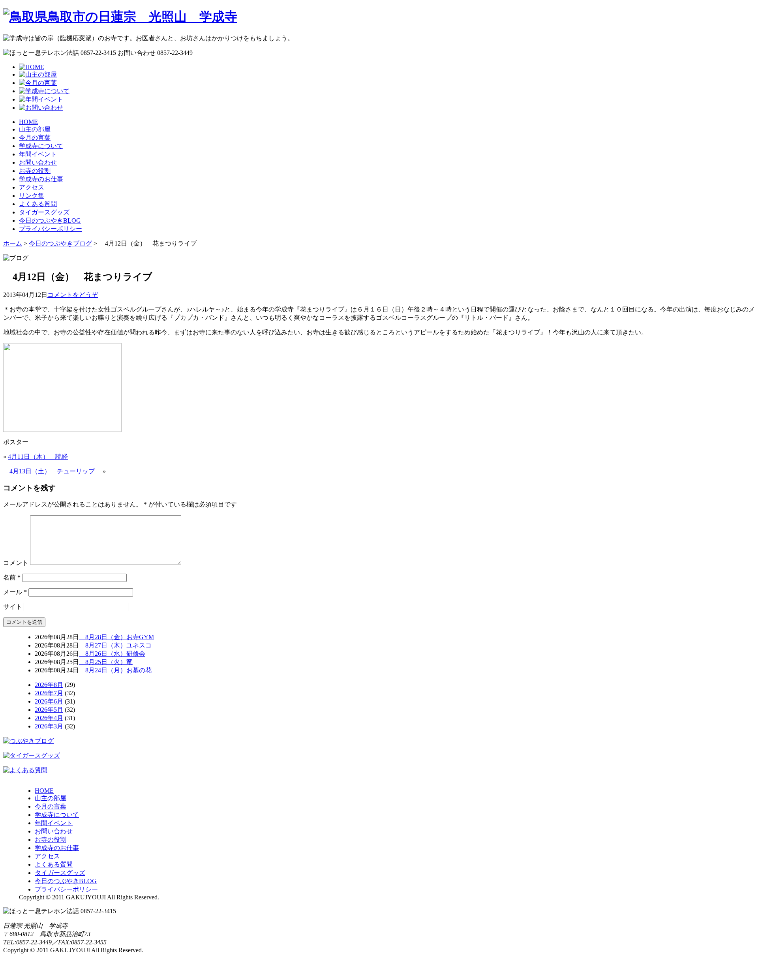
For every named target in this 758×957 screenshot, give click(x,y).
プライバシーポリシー (50, 228)
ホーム (12, 243)
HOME (28, 121)
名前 (12, 577)
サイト (12, 606)
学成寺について (41, 146)
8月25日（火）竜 (106, 662)
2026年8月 (49, 684)
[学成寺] (120, 16)
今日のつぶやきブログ (60, 243)
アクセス (31, 187)
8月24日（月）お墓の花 (115, 670)
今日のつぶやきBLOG (50, 220)
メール (15, 592)
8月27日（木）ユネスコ (115, 645)
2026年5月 (49, 709)
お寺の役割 (35, 170)
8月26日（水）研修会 (112, 653)
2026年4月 (49, 718)
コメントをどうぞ (72, 294)
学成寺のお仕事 (41, 179)
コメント (15, 562)
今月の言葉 (35, 137)
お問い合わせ (38, 162)
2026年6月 (49, 701)
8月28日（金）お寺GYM (116, 637)
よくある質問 (38, 204)
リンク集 (31, 195)
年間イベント (38, 154)
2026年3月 (49, 726)
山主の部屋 (35, 129)
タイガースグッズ (44, 212)
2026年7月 (49, 693)
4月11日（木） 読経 (38, 456)
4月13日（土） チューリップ (52, 471)
